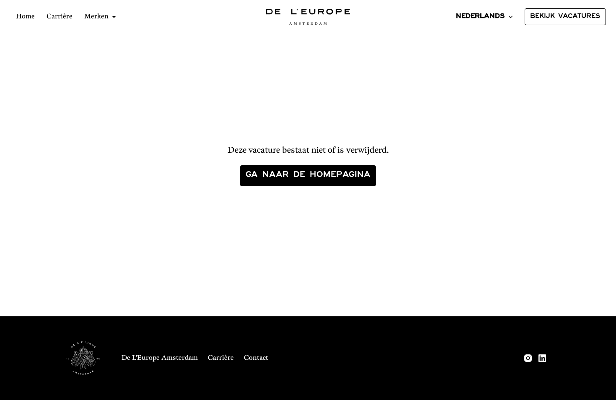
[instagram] (528, 358)
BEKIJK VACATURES (565, 16)
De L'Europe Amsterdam (160, 358)
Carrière (59, 17)
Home (25, 17)
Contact (256, 358)
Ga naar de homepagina (308, 176)
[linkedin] (542, 358)
